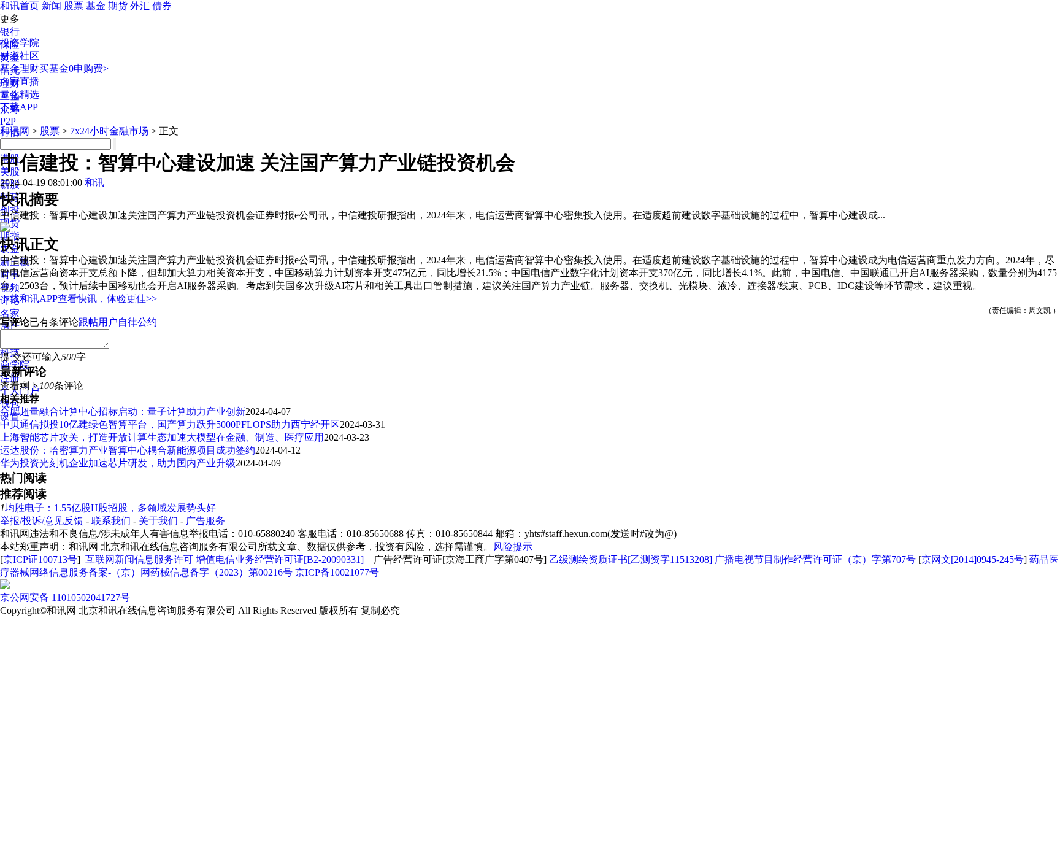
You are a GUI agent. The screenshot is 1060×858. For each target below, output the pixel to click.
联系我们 (111, 521)
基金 (96, 6)
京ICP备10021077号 (337, 572)
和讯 (94, 182)
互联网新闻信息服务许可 (139, 559)
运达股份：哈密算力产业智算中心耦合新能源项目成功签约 (127, 450)
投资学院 (19, 42)
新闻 (51, 6)
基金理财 (19, 68)
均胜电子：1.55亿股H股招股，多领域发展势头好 (110, 508)
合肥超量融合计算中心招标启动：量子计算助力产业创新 (122, 411)
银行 (10, 31)
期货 (118, 6)
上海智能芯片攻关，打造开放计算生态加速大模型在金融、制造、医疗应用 (162, 437)
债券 (162, 6)
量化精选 (19, 94)
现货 (10, 223)
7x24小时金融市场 (109, 131)
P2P (8, 121)
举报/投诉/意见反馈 (41, 521)
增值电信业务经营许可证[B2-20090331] (280, 559)
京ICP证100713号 (40, 559)
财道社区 (19, 55)
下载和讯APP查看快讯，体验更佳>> (78, 298)
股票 (73, 6)
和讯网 (14, 131)
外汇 (140, 6)
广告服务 (205, 521)
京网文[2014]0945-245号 (972, 559)
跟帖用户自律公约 (118, 322)
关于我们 (158, 521)
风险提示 (512, 546)
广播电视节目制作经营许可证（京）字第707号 (815, 559)
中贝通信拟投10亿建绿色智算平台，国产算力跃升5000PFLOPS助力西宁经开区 (170, 424)
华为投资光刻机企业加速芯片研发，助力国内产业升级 (118, 463)
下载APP (19, 107)
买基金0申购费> (74, 68)
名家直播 (19, 81)
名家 (10, 313)
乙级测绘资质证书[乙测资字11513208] (630, 559)
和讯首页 (19, 6)
